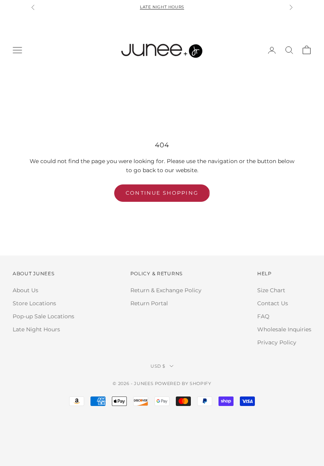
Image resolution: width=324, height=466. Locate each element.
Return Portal (149, 303)
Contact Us (272, 303)
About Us (25, 290)
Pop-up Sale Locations (43, 316)
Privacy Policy (276, 342)
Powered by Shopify (183, 383)
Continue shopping (162, 193)
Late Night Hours (162, 5)
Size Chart (271, 290)
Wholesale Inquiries (284, 329)
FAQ (263, 316)
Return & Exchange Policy (166, 290)
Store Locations (34, 303)
